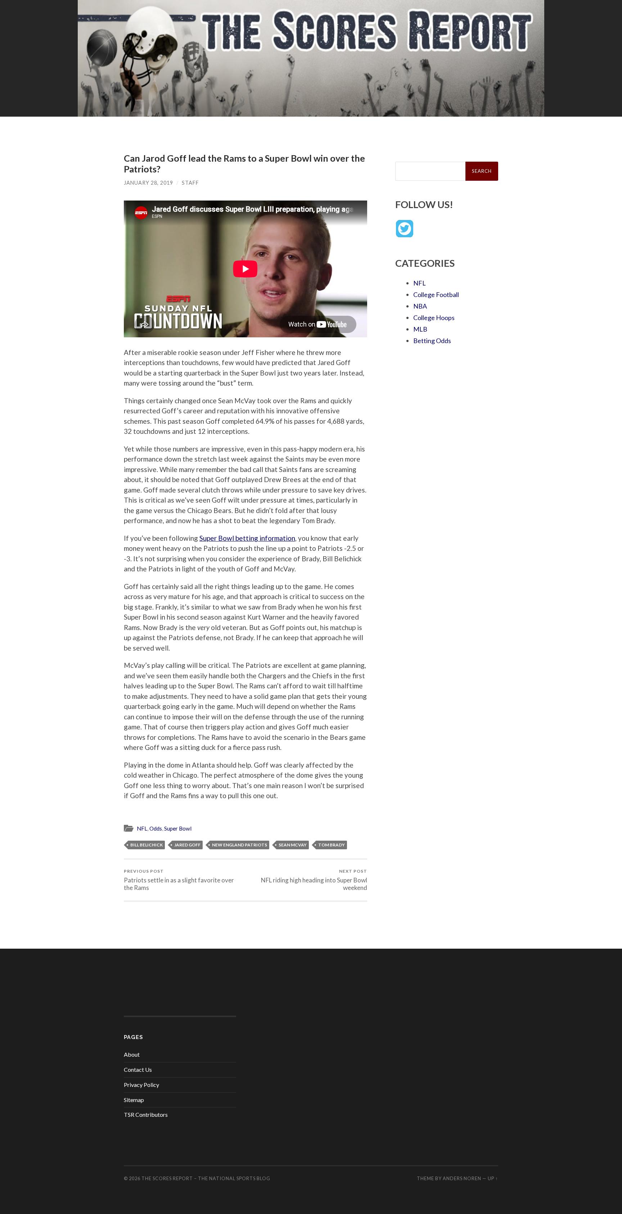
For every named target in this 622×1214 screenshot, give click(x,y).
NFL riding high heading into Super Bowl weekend (314, 879)
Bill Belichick (146, 844)
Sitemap (134, 1099)
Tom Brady (331, 844)
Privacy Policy (141, 1084)
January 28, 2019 (148, 183)
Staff (190, 183)
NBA (420, 306)
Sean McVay (293, 844)
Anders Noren (462, 1178)
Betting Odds (432, 341)
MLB (420, 329)
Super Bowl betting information (247, 538)
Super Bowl (177, 828)
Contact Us (138, 1069)
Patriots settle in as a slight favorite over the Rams (179, 879)
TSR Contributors (146, 1114)
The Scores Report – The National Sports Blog (205, 1178)
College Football (436, 294)
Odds (155, 828)
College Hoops (434, 318)
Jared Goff (187, 844)
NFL (142, 828)
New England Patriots (239, 844)
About (132, 1054)
